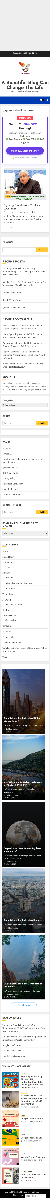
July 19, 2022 (24, 212)
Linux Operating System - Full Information (22, 334)
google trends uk (10, 467)
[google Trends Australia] (10, 1156)
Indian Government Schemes (18, 583)
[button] (2, 100)
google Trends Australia (13, 307)
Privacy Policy (9, 478)
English (32, 1196)
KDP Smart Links (10, 473)
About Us (6, 448)
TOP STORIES (8, 562)
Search (8, 242)
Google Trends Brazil (12, 300)
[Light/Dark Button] (42, 100)
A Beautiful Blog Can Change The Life (25, 85)
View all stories (24, 1005)
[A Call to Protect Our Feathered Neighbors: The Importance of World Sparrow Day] (10, 1099)
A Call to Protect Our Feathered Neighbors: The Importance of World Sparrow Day (34, 1099)
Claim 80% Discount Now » (25, 151)
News (8, 196)
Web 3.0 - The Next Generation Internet (21, 325)
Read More (10, 228)
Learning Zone (26, 1172)
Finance (6, 572)
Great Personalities (14, 604)
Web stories (10, 620)
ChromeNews (18, 1195)
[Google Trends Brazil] (10, 1137)
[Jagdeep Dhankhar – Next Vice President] (25, 184)
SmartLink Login (10, 489)
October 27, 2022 (29, 1181)
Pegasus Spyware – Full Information (19, 328)
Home (5, 551)
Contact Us (7, 453)
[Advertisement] (25, 25)
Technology (7, 594)
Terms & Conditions (11, 494)
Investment (10, 588)
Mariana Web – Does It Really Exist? (19, 337)
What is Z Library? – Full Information (33, 1176)
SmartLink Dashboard (12, 483)
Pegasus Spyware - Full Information (19, 351)
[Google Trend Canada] (10, 1118)
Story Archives (9, 615)
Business (9, 577)
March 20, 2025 (29, 1107)
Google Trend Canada (12, 292)
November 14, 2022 (30, 1160)
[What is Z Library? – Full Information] (10, 1176)
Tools (4, 657)
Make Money (8, 557)
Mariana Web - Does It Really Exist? (19, 363)
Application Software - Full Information (21, 343)
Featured (6, 599)
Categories (7, 400)
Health (5, 610)
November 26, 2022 (30, 1122)
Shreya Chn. (11, 212)
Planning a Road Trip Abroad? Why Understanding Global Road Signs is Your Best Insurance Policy (23, 271)
